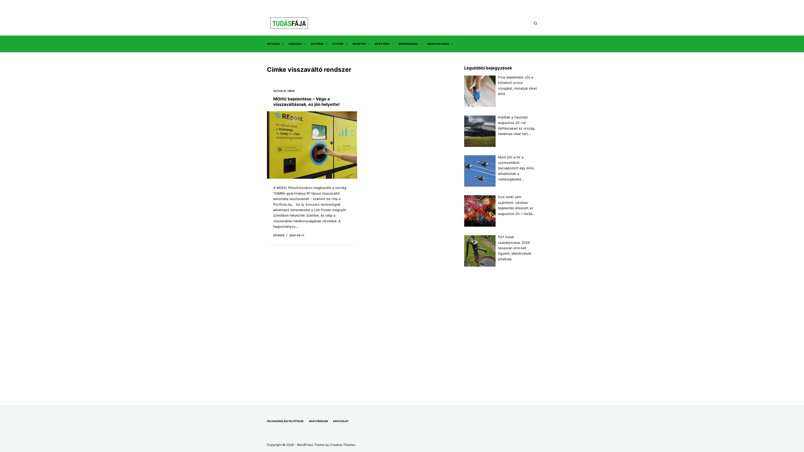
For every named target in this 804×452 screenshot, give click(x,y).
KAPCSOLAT (341, 421)
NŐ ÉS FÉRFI (382, 43)
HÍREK (291, 90)
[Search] (535, 23)
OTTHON (337, 43)
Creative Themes (342, 445)
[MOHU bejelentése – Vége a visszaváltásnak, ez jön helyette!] (312, 145)
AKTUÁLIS (273, 43)
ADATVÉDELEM (318, 421)
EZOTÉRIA (317, 43)
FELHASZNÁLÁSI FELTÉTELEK (285, 421)
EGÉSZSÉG (295, 43)
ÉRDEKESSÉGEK (408, 43)
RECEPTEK (359, 43)
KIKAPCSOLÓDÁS (438, 43)
